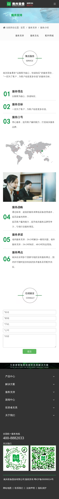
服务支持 (19, 35)
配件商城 (49, 35)
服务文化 (34, 35)
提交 (29, 351)
